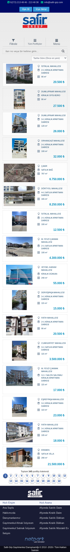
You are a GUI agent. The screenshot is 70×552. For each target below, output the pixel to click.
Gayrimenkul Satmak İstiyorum (19, 528)
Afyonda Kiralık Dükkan (51, 523)
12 (64, 475)
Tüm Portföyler (35, 44)
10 (54, 475)
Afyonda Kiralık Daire (50, 512)
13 (11, 481)
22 (59, 481)
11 (59, 475)
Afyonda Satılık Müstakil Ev (54, 528)
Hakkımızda (9, 512)
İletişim (6, 533)
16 (27, 481)
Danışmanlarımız (11, 518)
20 (48, 481)
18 (37, 481)
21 (54, 481)
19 (43, 481)
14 (16, 481)
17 (32, 481)
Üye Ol (25, 9)
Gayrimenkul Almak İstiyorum (18, 523)
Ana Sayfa (8, 507)
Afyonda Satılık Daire (50, 507)
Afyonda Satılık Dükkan (51, 518)
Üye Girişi (41, 9)
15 (21, 481)
